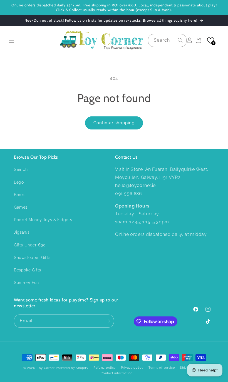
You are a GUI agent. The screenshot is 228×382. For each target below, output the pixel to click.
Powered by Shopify (72, 368)
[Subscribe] (107, 321)
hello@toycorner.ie (135, 185)
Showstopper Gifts (32, 257)
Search (21, 169)
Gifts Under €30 (30, 245)
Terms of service (161, 367)
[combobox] (167, 40)
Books (20, 195)
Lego (19, 182)
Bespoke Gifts (27, 270)
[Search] (180, 40)
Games (21, 207)
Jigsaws (21, 232)
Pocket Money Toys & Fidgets (43, 220)
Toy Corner (46, 368)
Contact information (117, 373)
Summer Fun (26, 282)
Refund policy (104, 367)
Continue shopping (114, 122)
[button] (12, 40)
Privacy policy (132, 367)
